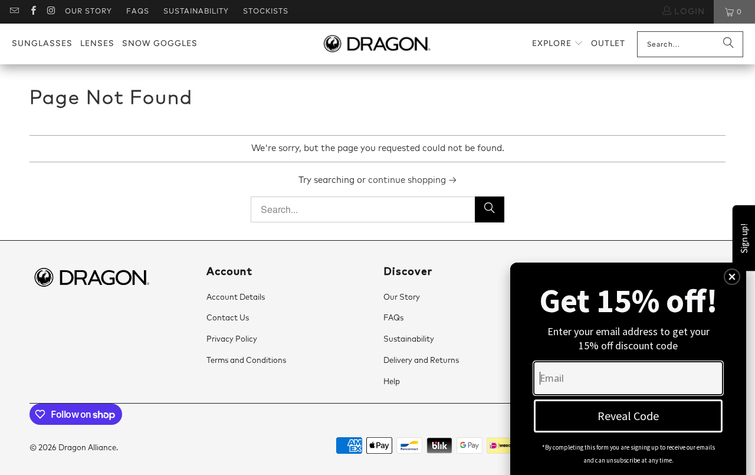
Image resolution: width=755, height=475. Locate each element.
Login (688, 12)
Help (391, 382)
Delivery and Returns (421, 361)
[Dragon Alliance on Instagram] (51, 12)
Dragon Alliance (87, 448)
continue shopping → (412, 180)
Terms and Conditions (246, 361)
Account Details (235, 298)
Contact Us (227, 318)
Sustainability (196, 11)
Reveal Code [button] (628, 415)
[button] (557, 44)
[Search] (728, 44)
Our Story (88, 11)
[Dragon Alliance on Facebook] (32, 12)
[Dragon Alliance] (376, 44)
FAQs (137, 11)
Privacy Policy (231, 339)
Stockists (265, 11)
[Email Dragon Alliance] (14, 12)
